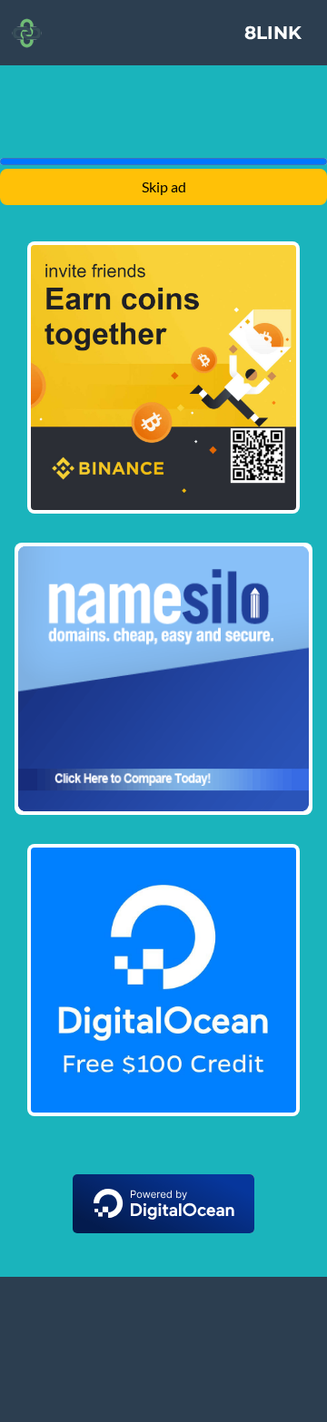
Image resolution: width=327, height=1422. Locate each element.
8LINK (273, 33)
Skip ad (164, 186)
